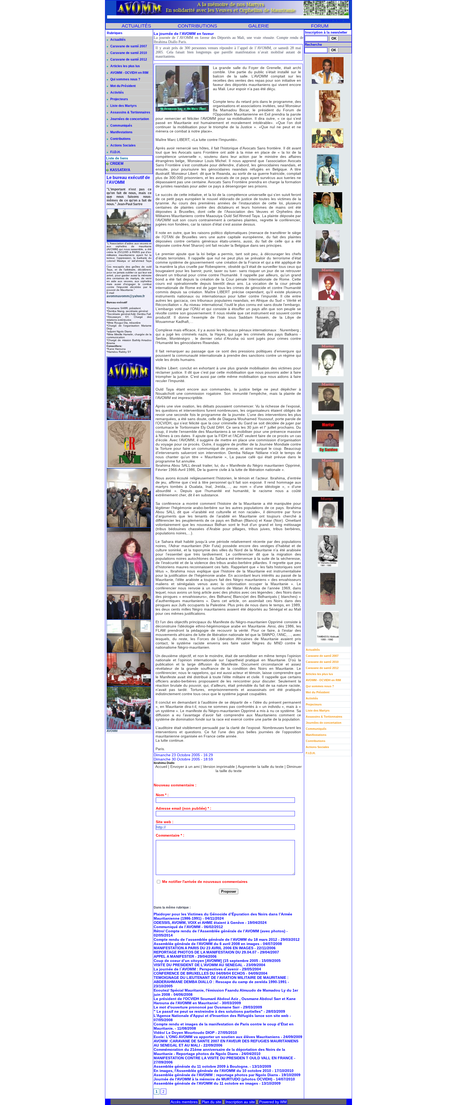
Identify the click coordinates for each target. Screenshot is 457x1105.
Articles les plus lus (124, 66)
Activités (116, 92)
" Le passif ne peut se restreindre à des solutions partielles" (208, 1011)
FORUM (319, 26)
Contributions (120, 139)
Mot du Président (122, 86)
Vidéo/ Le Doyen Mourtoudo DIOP (184, 1032)
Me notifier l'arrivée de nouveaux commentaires (205, 881)
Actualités (117, 40)
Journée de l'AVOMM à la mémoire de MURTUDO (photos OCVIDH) (213, 1079)
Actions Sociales (122, 145)
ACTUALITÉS (136, 26)
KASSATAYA (120, 170)
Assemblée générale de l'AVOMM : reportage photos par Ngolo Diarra (216, 1075)
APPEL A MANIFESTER (174, 956)
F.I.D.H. (115, 152)
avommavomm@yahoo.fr (126, 296)
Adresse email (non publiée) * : (183, 808)
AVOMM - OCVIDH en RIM (128, 73)
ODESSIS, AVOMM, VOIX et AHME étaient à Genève (199, 922)
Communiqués (120, 125)
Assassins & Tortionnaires (129, 112)
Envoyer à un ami (185, 766)
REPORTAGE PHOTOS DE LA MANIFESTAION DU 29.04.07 (205, 952)
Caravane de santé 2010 (128, 53)
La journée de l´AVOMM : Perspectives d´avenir (196, 969)
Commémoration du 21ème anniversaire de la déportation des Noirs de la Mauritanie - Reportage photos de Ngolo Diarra (219, 1051)
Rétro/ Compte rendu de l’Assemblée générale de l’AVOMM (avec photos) (219, 931)
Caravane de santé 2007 (128, 46)
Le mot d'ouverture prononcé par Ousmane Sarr (197, 1007)
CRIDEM (117, 164)
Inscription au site (240, 1102)
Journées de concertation (129, 119)
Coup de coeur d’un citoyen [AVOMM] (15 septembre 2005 (206, 961)
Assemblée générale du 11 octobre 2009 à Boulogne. (202, 1066)
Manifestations (120, 132)
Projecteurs (118, 99)
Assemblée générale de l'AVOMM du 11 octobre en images (206, 1083)
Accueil (161, 766)
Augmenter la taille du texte (261, 766)
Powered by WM (273, 1102)
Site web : (164, 822)
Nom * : (162, 795)
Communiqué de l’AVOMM (177, 927)
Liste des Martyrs (123, 106)
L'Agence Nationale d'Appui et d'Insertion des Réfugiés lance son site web (221, 1016)
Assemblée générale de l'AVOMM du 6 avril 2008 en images (206, 944)
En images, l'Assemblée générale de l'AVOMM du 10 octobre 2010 (213, 1071)
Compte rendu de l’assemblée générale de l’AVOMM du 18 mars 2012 (215, 939)
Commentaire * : (170, 835)
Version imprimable (219, 766)
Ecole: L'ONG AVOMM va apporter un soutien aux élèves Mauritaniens (217, 1037)
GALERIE (258, 26)
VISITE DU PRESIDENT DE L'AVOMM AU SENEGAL (198, 965)
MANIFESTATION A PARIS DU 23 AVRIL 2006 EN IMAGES (203, 948)
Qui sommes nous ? (124, 79)
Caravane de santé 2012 (128, 59)
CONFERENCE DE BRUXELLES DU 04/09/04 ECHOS (199, 973)
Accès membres (184, 1102)
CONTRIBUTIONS (197, 26)
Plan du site (211, 1102)
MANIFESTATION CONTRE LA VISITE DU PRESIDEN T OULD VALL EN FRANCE (223, 1058)
